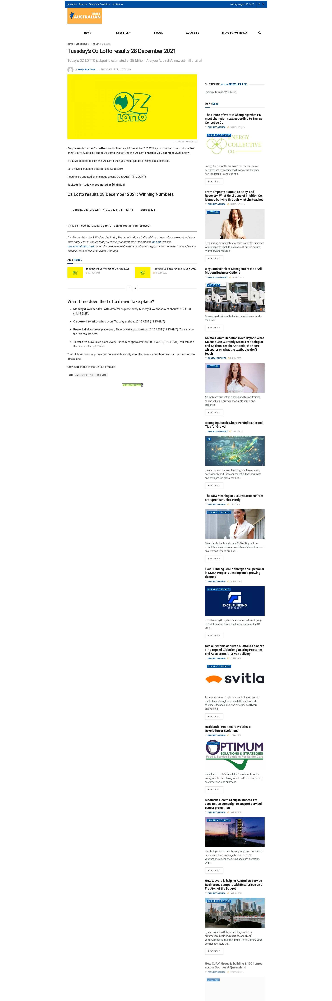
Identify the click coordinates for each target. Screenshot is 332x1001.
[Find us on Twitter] (263, 4)
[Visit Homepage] (84, 16)
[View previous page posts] (129, 288)
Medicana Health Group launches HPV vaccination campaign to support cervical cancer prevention (233, 803)
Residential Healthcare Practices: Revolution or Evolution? (228, 728)
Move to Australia (234, 32)
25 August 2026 (237, 204)
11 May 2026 (235, 658)
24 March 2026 (236, 970)
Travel (158, 32)
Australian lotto (84, 375)
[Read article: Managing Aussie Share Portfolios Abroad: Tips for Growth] (235, 451)
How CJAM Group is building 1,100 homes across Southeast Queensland (233, 963)
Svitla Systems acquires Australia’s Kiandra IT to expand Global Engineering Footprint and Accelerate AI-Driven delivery (234, 650)
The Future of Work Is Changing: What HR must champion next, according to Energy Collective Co (233, 118)
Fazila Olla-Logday (218, 277)
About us (83, 4)
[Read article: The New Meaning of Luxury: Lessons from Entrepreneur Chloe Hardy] (235, 524)
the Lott (156, 242)
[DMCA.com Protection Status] (132, 384)
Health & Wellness (219, 820)
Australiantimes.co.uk (80, 246)
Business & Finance (219, 135)
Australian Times (217, 358)
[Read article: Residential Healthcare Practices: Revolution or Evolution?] (235, 755)
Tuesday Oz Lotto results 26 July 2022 (107, 268)
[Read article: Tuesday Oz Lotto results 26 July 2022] (75, 272)
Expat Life (192, 32)
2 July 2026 (236, 431)
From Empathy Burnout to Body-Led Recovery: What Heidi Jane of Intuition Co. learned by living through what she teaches (234, 195)
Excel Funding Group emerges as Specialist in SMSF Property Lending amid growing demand (234, 573)
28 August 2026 (237, 127)
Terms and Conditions (99, 4)
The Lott (95, 44)
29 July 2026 (237, 277)
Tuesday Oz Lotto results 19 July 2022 (174, 268)
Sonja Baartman (86, 69)
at (209, 439)
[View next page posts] (135, 288)
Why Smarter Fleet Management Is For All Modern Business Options (233, 271)
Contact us (117, 4)
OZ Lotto (106, 44)
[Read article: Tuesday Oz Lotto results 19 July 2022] (142, 272)
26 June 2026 (235, 581)
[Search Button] (259, 32)
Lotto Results (82, 44)
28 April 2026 (235, 812)
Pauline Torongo (216, 127)
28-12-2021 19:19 (109, 69)
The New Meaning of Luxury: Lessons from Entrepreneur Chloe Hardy (234, 498)
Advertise (72, 4)
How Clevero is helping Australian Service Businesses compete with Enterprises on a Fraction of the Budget (233, 884)
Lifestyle (122, 32)
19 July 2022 (161, 273)
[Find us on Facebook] (259, 4)
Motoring (213, 285)
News (87, 32)
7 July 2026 (235, 358)
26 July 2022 (93, 273)
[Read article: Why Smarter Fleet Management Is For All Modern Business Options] (235, 297)
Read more (215, 180)
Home (70, 44)
